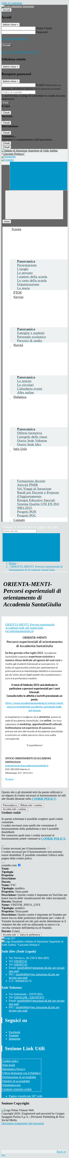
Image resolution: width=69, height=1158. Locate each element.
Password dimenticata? (14, 38)
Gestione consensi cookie (17, 1089)
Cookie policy (10, 1061)
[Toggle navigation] (34, 204)
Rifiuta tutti (31, 805)
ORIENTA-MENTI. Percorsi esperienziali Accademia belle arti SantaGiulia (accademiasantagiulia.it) (29, 628)
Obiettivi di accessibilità (16, 1081)
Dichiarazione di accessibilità (19, 1077)
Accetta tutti (14, 809)
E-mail (40, 84)
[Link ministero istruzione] (17, 6)
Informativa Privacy (13, 1069)
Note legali (8, 1065)
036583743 (20, 964)
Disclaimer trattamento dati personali (22, 1123)
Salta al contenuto (11, 3)
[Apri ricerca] (39, 176)
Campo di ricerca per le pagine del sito (30, 527)
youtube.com (9, 865)
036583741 (20, 961)
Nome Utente (44, 28)
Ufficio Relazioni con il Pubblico (21, 1073)
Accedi (6, 10)
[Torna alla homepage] (34, 152)
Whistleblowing (11, 1085)
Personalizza (10, 805)
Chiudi (6, 112)
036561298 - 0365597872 (29, 997)
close (7, 221)
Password (41, 32)
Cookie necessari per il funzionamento (24, 848)
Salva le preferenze (30, 934)
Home (12, 563)
